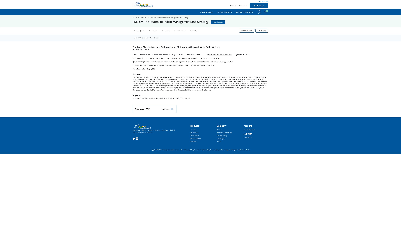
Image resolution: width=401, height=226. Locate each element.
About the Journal (139, 31)
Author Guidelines (180, 31)
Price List (193, 141)
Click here (165, 109)
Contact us (248, 137)
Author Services (224, 12)
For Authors (194, 135)
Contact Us (243, 6)
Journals (143, 18)
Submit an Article (247, 31)
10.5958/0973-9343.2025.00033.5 (220, 55)
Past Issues (166, 31)
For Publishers (195, 138)
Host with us (259, 6)
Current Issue (153, 31)
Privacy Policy (222, 135)
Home (135, 18)
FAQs (219, 141)
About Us (233, 6)
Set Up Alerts (262, 31)
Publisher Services (244, 12)
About (219, 130)
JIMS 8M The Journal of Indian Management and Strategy (169, 18)
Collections (194, 133)
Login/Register (249, 130)
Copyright (221, 138)
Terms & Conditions (224, 133)
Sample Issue (194, 31)
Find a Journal (206, 12)
